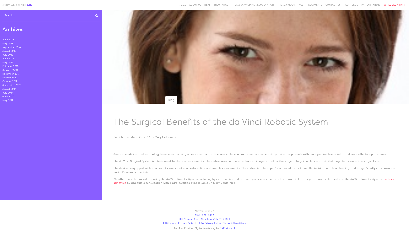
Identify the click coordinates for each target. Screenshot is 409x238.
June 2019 (8, 39)
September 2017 (11, 85)
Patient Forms (370, 4)
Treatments (314, 4)
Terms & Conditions (234, 222)
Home (182, 4)
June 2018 (8, 58)
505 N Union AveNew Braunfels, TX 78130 (204, 218)
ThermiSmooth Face (290, 4)
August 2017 (9, 88)
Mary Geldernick (17, 5)
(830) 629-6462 (204, 214)
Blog (355, 4)
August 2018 (9, 50)
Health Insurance (216, 4)
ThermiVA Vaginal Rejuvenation (253, 4)
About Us (195, 4)
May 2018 (7, 62)
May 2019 (7, 43)
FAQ (346, 4)
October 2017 (9, 81)
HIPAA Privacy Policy (209, 222)
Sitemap (171, 222)
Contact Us (333, 4)
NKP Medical (227, 228)
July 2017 (7, 92)
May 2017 (7, 100)
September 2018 (11, 47)
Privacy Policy (186, 222)
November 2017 (10, 77)
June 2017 (8, 96)
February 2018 (10, 66)
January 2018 (10, 69)
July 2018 (7, 54)
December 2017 (10, 73)
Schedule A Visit (394, 4)
